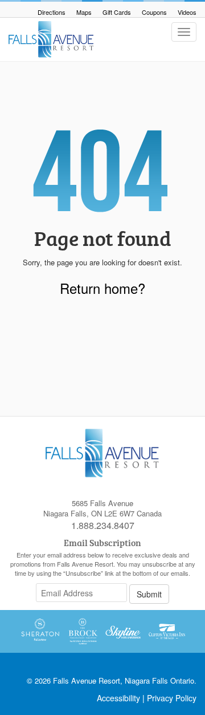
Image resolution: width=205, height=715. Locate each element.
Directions (51, 12)
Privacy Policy (171, 698)
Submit (149, 594)
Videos (187, 12)
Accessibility (118, 698)
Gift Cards (116, 12)
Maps (84, 12)
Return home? (102, 288)
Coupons (154, 12)
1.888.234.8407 (102, 525)
